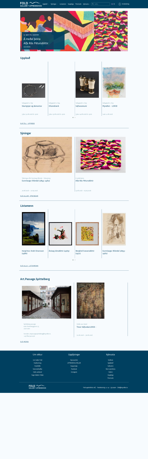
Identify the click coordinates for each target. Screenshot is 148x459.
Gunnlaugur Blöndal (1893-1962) (36, 180)
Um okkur (37, 354)
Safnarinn (110, 366)
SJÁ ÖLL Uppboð (27, 123)
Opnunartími (74, 360)
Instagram (74, 372)
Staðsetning (37, 363)
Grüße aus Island (82, 324)
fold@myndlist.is (122, 387)
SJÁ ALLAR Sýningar (29, 196)
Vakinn (110, 372)
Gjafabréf (110, 363)
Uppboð (44, 4)
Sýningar (53, 4)
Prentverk (78, 4)
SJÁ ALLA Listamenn (29, 266)
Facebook (74, 369)
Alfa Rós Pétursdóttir (84, 180)
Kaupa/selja (73, 366)
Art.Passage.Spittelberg (35, 279)
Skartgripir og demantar (32, 106)
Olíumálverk (54, 106)
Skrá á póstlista (110, 369)
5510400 (113, 387)
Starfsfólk (37, 366)
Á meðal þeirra (80, 178)
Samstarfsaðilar (37, 369)
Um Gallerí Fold (37, 360)
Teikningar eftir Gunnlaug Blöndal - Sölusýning (36, 178)
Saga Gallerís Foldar (37, 375)
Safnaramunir (81, 106)
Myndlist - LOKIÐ (109, 106)
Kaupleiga (71, 4)
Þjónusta (86, 4)
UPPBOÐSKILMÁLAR (74, 363)
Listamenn (63, 4)
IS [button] (113, 4)
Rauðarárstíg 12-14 (103, 387)
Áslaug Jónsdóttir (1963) (59, 251)
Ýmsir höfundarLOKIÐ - (86, 327)
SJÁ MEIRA (27, 47)
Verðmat (110, 360)
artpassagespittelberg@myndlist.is (40, 334)
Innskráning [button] (125, 4)
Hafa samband (37, 372)
